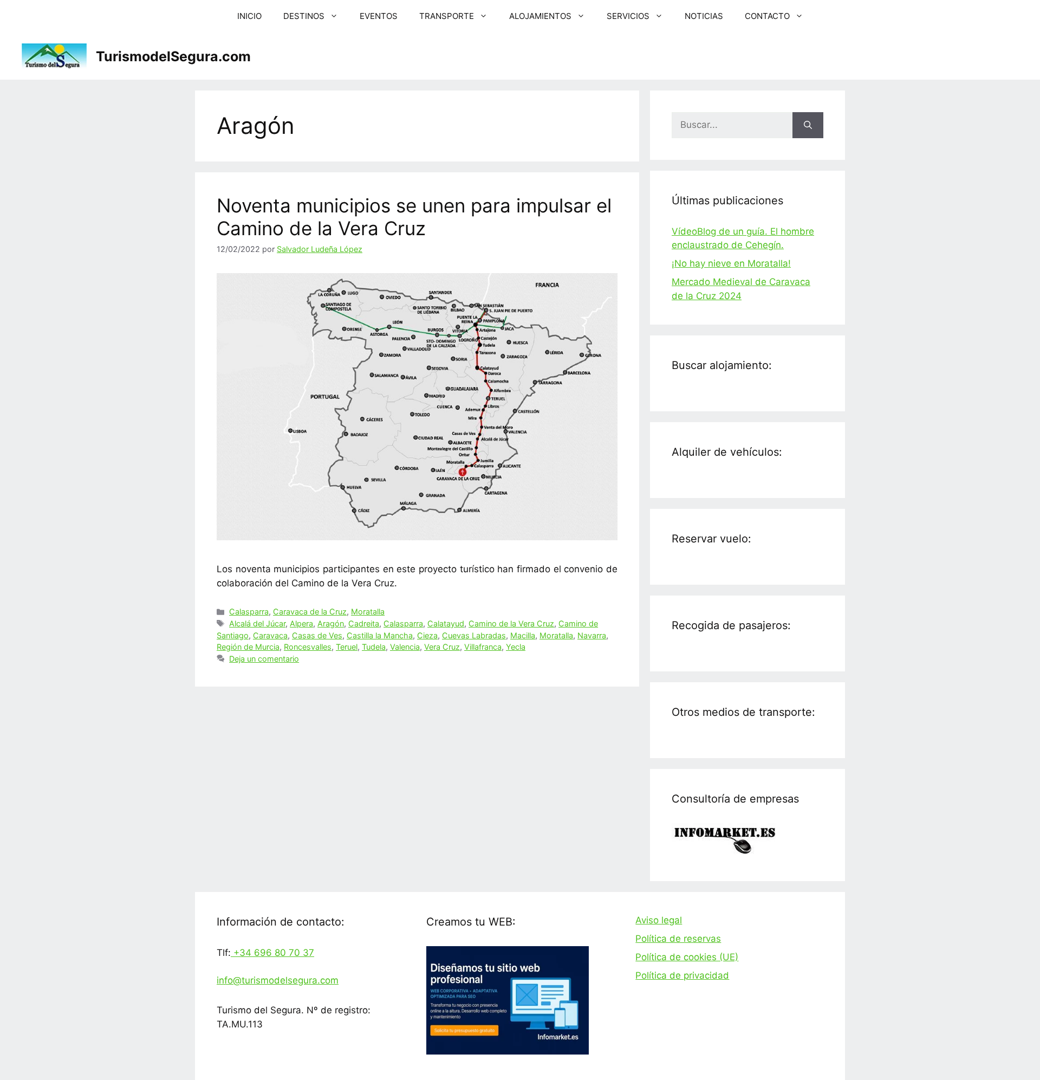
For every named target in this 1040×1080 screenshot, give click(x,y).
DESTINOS (303, 16)
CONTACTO (767, 16)
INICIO (249, 16)
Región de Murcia (248, 646)
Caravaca (270, 635)
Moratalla (368, 611)
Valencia (405, 646)
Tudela (374, 646)
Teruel (347, 646)
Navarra (591, 635)
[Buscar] (807, 125)
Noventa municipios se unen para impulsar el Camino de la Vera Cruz (414, 217)
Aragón (330, 623)
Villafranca (483, 646)
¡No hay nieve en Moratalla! (731, 263)
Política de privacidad (682, 975)
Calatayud (445, 623)
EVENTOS (379, 16)
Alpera (301, 623)
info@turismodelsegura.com (278, 980)
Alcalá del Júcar (257, 623)
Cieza (427, 635)
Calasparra (249, 611)
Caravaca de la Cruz (310, 611)
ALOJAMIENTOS (540, 16)
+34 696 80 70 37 (272, 952)
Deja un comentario (264, 658)
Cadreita (363, 623)
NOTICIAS (704, 16)
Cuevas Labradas (474, 635)
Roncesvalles (308, 646)
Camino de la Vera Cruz (511, 623)
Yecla (515, 646)
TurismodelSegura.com (173, 56)
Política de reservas (678, 938)
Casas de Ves (317, 635)
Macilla (522, 635)
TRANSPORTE (446, 16)
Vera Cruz (442, 646)
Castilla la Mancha (380, 635)
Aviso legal (658, 920)
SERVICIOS (628, 16)
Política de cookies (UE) (686, 957)
